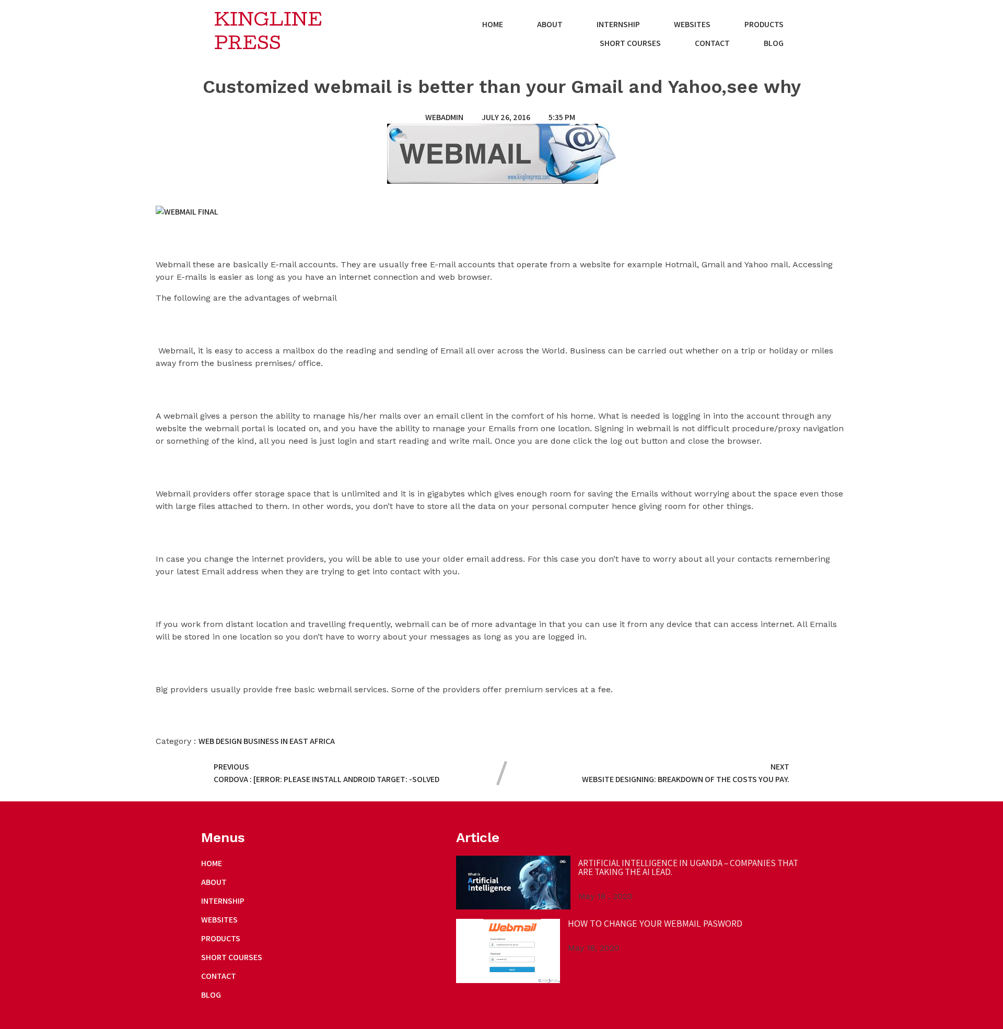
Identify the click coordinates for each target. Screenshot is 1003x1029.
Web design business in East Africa (267, 741)
